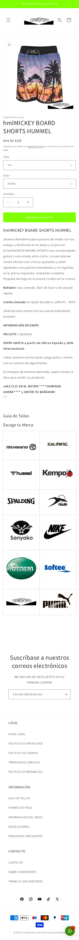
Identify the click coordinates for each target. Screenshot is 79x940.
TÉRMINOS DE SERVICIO (24, 762)
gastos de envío (36, 146)
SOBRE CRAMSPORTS (22, 872)
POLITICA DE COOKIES (23, 753)
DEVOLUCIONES (18, 827)
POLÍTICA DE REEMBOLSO (25, 772)
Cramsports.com (31, 932)
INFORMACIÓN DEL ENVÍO (25, 817)
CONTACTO (15, 862)
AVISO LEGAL (17, 734)
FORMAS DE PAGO (20, 807)
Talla (6, 157)
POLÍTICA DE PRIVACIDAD (25, 743)
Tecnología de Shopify (53, 932)
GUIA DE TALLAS (19, 798)
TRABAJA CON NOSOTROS (25, 881)
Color (6, 175)
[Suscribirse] (65, 694)
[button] (8, 20)
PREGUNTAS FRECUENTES (25, 836)
